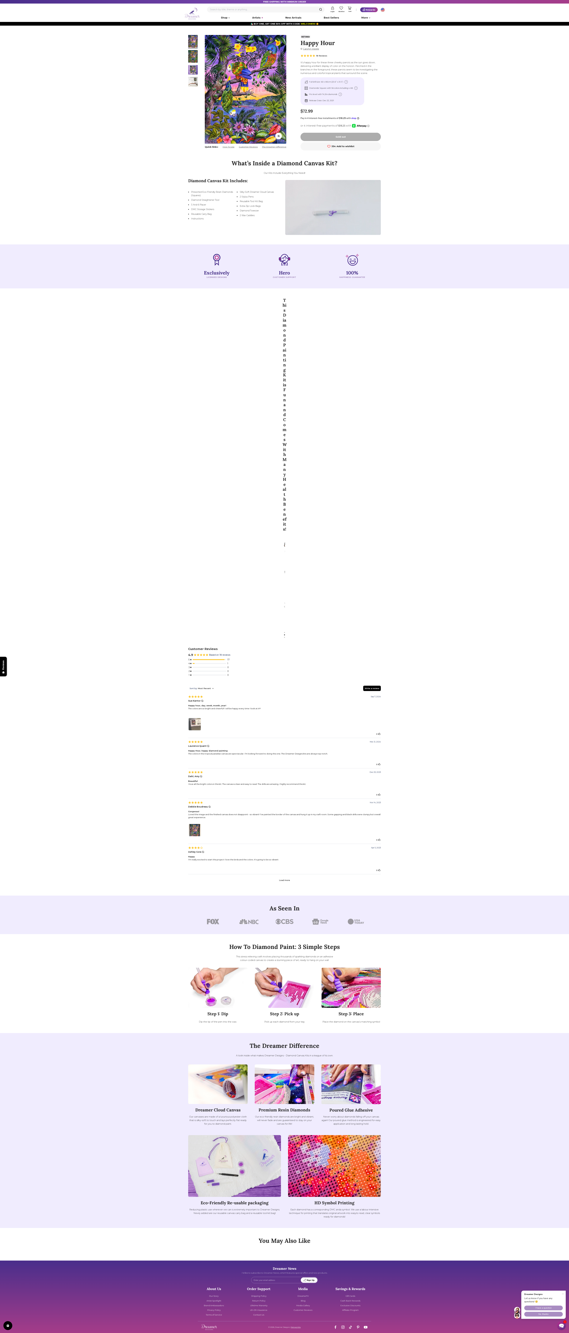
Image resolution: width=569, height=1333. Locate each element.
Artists (256, 17)
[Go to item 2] (193, 57)
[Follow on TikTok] (351, 1327)
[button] (561, 1325)
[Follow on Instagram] (343, 1327)
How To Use (228, 147)
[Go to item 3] (193, 70)
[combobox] (266, 9)
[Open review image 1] (195, 724)
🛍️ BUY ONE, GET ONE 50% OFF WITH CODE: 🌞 (285, 24)
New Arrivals (293, 17)
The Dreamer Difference (274, 147)
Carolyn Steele (311, 48)
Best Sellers (331, 17)
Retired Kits (296, 1327)
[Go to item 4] (193, 82)
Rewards (370, 10)
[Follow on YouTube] (366, 1327)
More (364, 17)
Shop (224, 17)
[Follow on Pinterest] (358, 1327)
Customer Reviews (248, 147)
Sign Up (311, 1280)
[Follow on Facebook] (335, 1327)
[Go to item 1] (193, 42)
